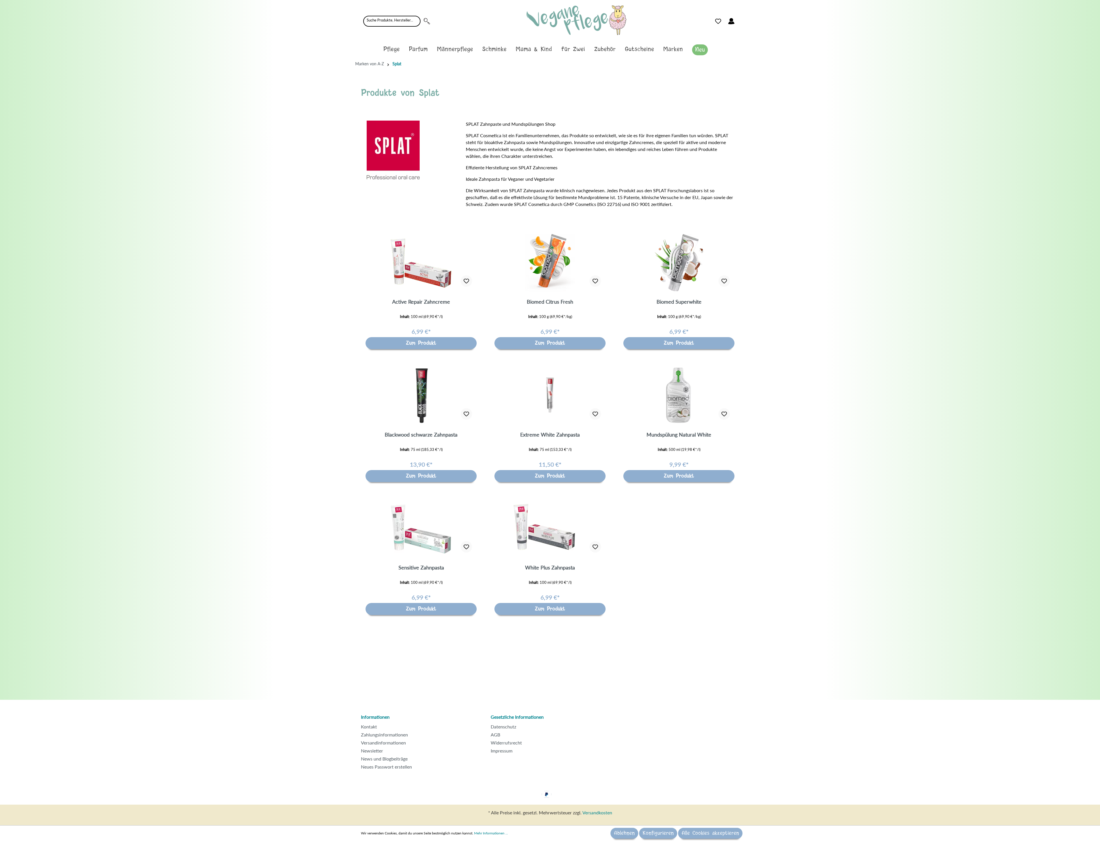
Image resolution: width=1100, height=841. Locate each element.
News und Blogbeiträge (384, 758)
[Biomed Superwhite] (678, 262)
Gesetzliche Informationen (517, 717)
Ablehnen (624, 833)
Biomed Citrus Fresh (550, 301)
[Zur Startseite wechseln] (576, 20)
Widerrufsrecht (506, 742)
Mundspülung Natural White (679, 434)
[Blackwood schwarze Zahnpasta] (421, 395)
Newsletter (372, 750)
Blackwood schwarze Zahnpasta (421, 434)
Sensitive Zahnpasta (421, 567)
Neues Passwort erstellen (386, 766)
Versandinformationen (383, 742)
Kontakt (369, 726)
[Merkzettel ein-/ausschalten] (466, 281)
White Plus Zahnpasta (550, 567)
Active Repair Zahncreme (421, 301)
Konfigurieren (658, 833)
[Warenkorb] (741, 19)
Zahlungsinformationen (384, 734)
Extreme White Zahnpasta (550, 434)
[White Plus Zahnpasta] (550, 528)
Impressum (501, 750)
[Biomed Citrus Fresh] (550, 262)
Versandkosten (597, 812)
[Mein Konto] (731, 21)
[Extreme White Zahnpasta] (550, 395)
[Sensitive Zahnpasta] (421, 528)
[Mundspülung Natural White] (678, 395)
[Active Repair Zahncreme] (421, 262)
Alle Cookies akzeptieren (710, 833)
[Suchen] (426, 21)
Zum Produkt (421, 343)
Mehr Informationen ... (491, 833)
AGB (495, 734)
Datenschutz (503, 726)
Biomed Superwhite (679, 301)
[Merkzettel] (718, 21)
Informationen (375, 717)
